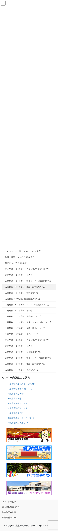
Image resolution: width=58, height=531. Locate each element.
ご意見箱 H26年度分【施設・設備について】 (25, 287)
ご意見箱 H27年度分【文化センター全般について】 (28, 322)
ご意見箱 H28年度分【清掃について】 (22, 370)
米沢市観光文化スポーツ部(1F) (21, 384)
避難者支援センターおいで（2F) (22, 418)
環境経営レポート (10, 517)
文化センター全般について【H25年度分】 (23, 251)
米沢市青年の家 (15, 398)
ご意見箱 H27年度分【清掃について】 (22, 334)
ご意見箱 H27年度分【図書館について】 (23, 316)
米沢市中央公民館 (16, 394)
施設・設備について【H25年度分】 (20, 257)
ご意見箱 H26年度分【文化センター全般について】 (28, 281)
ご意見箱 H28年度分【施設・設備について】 (25, 364)
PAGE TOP (53, 512)
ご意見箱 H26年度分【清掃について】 (22, 293)
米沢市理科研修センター (18, 408)
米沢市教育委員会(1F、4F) (20, 389)
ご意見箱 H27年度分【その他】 (19, 310)
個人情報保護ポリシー (12, 507)
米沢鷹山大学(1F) (15, 413)
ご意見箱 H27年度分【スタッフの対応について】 (27, 304)
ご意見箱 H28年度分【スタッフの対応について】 (27, 340)
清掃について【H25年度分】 (17, 263)
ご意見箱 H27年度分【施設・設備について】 (25, 328)
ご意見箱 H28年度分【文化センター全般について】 (28, 358)
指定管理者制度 (9, 512)
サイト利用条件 (9, 502)
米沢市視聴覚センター (17, 403)
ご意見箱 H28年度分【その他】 (19, 346)
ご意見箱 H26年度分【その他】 (19, 275)
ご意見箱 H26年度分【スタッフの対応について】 (27, 269)
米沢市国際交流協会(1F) (18, 423)
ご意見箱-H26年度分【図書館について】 (23, 299)
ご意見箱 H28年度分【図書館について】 (23, 352)
